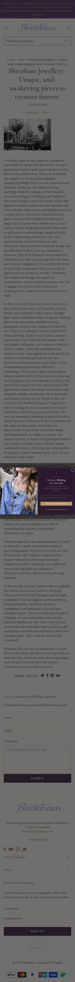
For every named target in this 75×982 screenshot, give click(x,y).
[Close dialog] (72, 469)
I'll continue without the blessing (56, 509)
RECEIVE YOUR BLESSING (56, 504)
